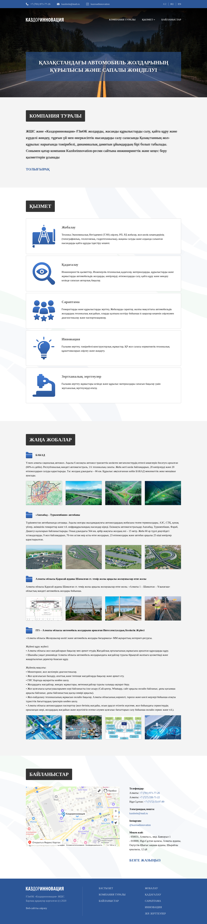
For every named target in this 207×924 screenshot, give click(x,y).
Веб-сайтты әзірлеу (36, 908)
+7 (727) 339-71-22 (150, 797)
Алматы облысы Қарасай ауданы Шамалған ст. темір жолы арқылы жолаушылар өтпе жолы (91, 579)
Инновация (153, 907)
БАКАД (40, 455)
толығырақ (38, 169)
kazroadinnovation (100, 4)
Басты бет (106, 888)
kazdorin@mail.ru (70, 4)
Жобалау (151, 888)
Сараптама (153, 901)
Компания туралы (122, 19)
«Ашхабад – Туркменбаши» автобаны (58, 514)
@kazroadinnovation (140, 825)
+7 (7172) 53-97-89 (154, 801)
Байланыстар (171, 19)
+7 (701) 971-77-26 (40, 4)
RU (172, 4)
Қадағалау (153, 894)
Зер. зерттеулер (155, 913)
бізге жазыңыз (145, 860)
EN (179, 4)
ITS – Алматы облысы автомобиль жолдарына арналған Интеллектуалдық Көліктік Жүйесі (90, 630)
